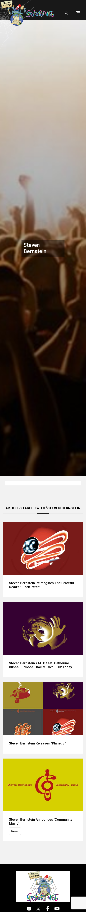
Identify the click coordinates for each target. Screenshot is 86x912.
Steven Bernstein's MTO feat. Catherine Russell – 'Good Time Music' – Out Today (40, 665)
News (15, 831)
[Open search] (67, 13)
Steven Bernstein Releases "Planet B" (37, 743)
